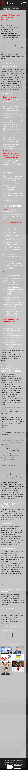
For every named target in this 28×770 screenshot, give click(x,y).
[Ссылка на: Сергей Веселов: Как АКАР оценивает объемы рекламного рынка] (18, 650)
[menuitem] (20, 3)
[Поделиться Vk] (21, 635)
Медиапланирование (7, 22)
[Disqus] (12, 700)
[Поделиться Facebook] (4, 635)
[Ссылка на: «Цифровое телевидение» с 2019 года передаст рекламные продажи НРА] (18, 657)
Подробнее (17, 767)
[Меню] (24, 3)
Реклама (19, 626)
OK (9, 767)
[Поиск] (20, 3)
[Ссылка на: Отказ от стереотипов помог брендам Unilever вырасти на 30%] (6, 663)
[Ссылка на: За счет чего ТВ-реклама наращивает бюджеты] (6, 650)
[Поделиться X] (9, 635)
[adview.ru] (11, 3)
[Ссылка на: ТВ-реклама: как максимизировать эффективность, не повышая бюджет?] (18, 669)
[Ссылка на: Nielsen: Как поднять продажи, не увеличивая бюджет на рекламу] (6, 671)
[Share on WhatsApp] (15, 635)
